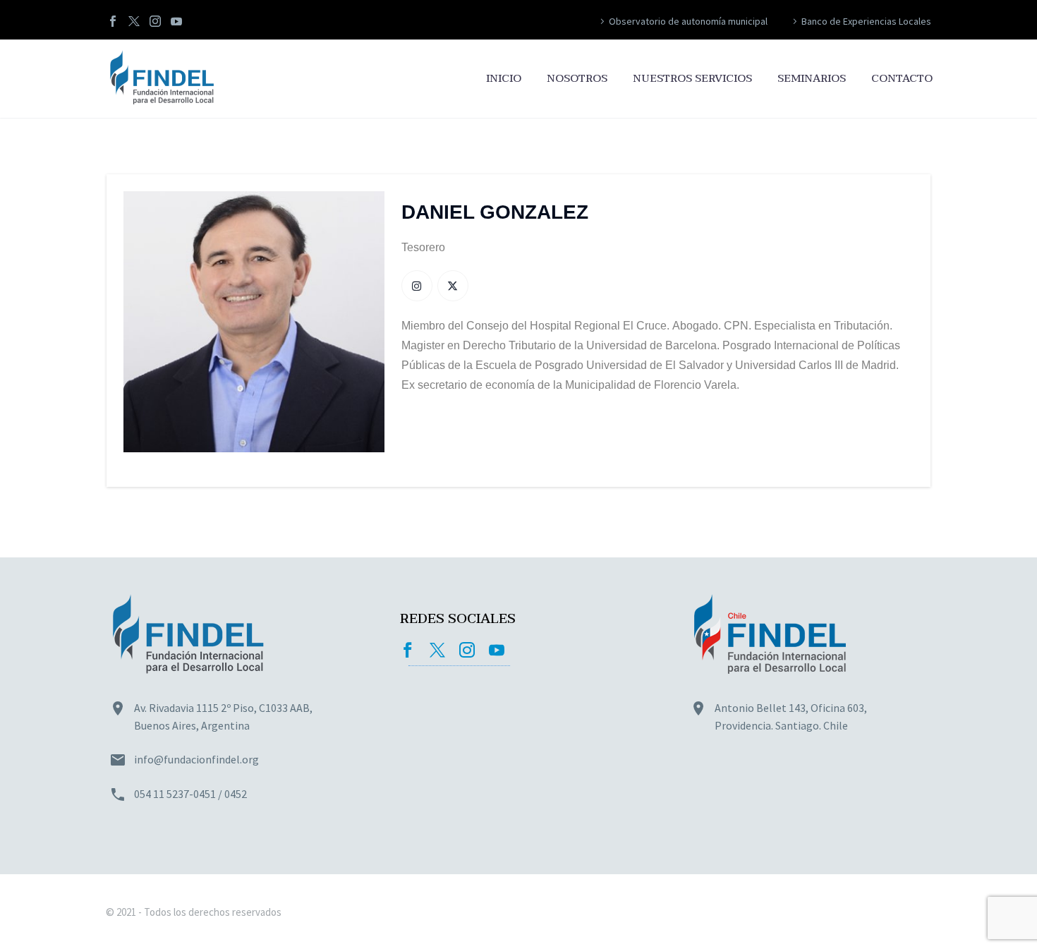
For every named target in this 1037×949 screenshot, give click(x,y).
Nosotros (577, 78)
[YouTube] (176, 21)
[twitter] (437, 650)
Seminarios (811, 78)
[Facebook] (112, 21)
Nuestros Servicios (692, 78)
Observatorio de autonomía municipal (688, 21)
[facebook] (408, 650)
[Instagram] (155, 21)
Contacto (902, 78)
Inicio (503, 78)
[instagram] (467, 650)
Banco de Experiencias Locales (866, 21)
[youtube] (496, 650)
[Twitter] (134, 21)
